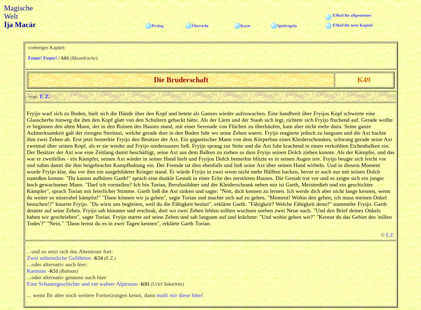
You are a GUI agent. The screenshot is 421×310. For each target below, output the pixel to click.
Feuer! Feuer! (42, 58)
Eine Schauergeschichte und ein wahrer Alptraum (82, 284)
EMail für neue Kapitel (353, 25)
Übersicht (200, 25)
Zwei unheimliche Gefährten (59, 258)
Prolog (158, 25)
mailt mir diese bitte (179, 295)
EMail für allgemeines (352, 15)
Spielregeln (287, 25)
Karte (245, 25)
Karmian (36, 271)
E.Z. (45, 96)
